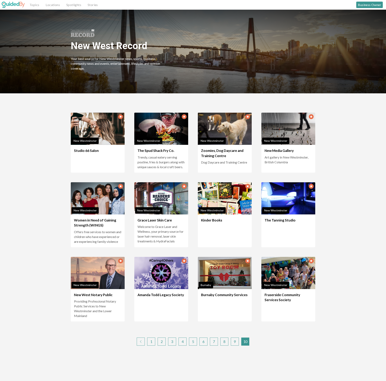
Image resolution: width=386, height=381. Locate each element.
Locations (53, 5)
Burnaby (206, 285)
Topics (34, 5)
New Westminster (85, 140)
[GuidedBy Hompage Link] (13, 5)
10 (245, 341)
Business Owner (369, 5)
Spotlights (73, 5)
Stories (93, 5)
